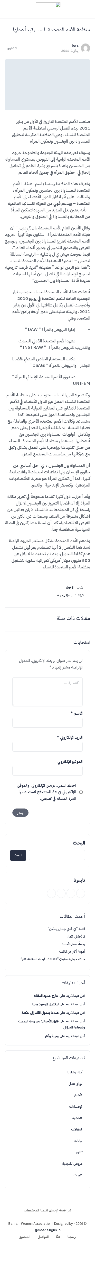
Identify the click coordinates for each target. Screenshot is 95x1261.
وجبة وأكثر (52, 1036)
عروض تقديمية (72, 1163)
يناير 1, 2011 (69, 50)
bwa (75, 45)
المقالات (77, 1129)
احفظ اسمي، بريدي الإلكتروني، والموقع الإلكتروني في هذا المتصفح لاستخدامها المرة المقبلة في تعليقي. (46, 792)
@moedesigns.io (47, 1230)
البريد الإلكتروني (70, 737)
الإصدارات (76, 1106)
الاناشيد (77, 1118)
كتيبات (78, 1175)
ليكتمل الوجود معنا (45, 1004)
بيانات (78, 1140)
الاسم (76, 713)
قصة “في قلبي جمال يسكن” (66, 928)
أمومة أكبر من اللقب (72, 951)
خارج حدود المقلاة (46, 995)
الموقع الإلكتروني (70, 761)
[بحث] (9, 9)
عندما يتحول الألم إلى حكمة (40, 1012)
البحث (79, 842)
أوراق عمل (75, 1083)
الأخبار (70, 587)
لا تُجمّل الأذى (76, 936)
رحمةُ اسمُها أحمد (73, 944)
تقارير (79, 1152)
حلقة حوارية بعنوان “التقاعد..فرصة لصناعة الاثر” (52, 959)
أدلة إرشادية (75, 1072)
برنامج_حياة (65, 595)
